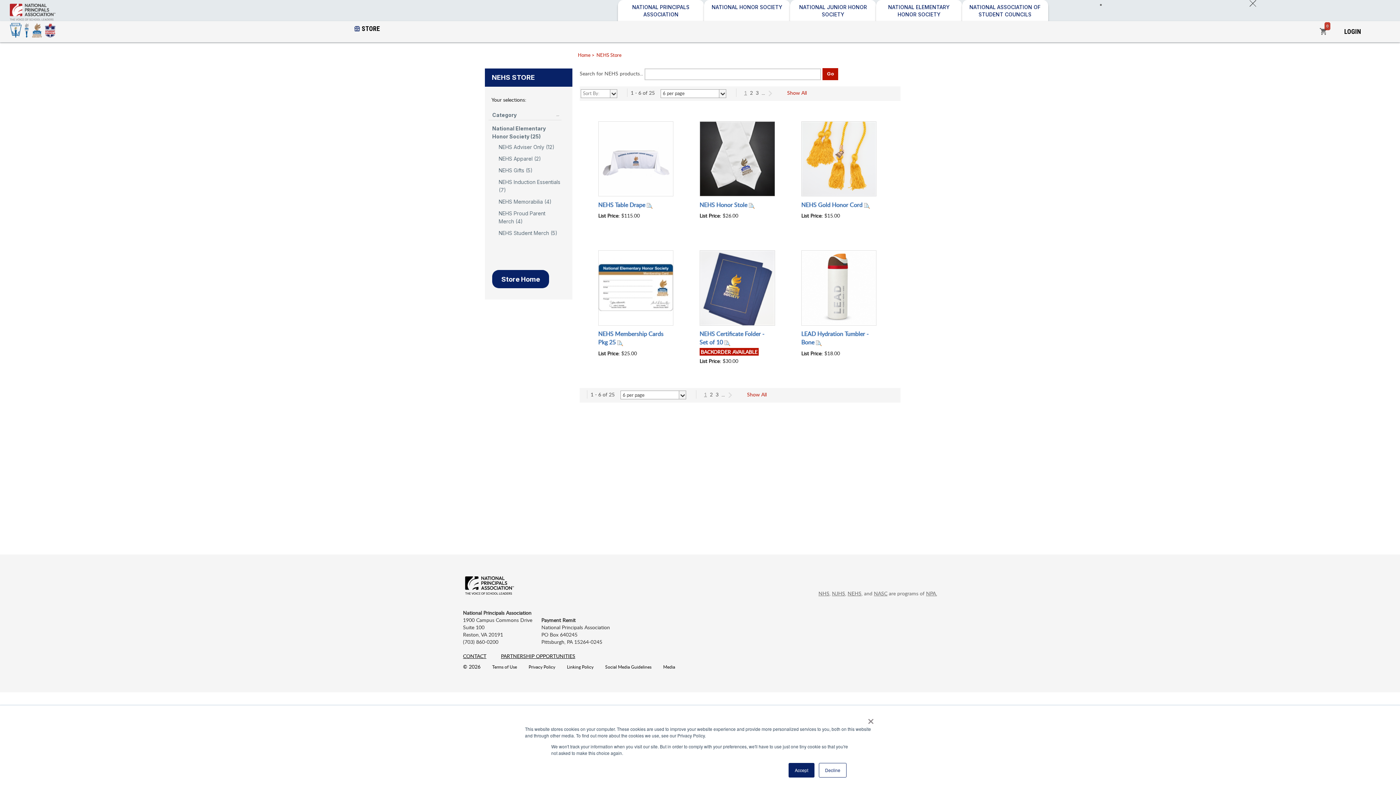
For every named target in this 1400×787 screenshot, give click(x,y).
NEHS (855, 593)
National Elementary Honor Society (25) (519, 132)
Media (669, 667)
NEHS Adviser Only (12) (527, 147)
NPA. (931, 593)
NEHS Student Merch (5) (528, 233)
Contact (474, 656)
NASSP (60, 27)
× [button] (869, 719)
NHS (823, 593)
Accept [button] (801, 770)
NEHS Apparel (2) (520, 159)
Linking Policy (580, 667)
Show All (797, 92)
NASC (880, 593)
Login (1352, 31)
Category (504, 115)
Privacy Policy (542, 667)
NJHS (838, 593)
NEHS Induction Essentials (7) (529, 186)
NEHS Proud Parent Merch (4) (522, 217)
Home (584, 55)
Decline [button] (832, 770)
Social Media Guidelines (628, 667)
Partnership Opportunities (538, 656)
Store (371, 28)
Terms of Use (504, 667)
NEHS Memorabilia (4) (525, 202)
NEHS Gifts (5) (516, 170)
